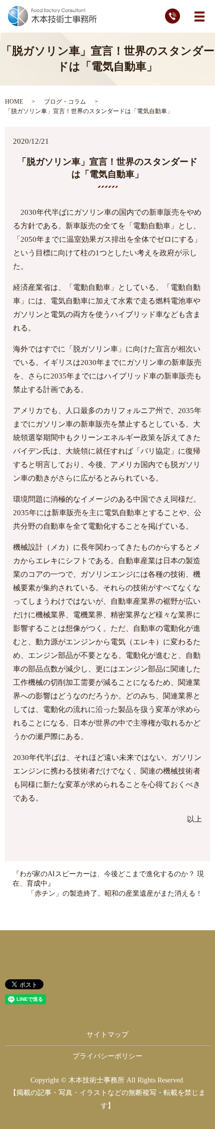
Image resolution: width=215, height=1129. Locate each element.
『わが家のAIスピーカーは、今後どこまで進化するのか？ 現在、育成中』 (108, 879)
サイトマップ (107, 1034)
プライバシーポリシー (107, 1056)
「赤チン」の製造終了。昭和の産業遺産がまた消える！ (115, 893)
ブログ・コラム (65, 101)
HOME (14, 101)
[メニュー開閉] (199, 17)
